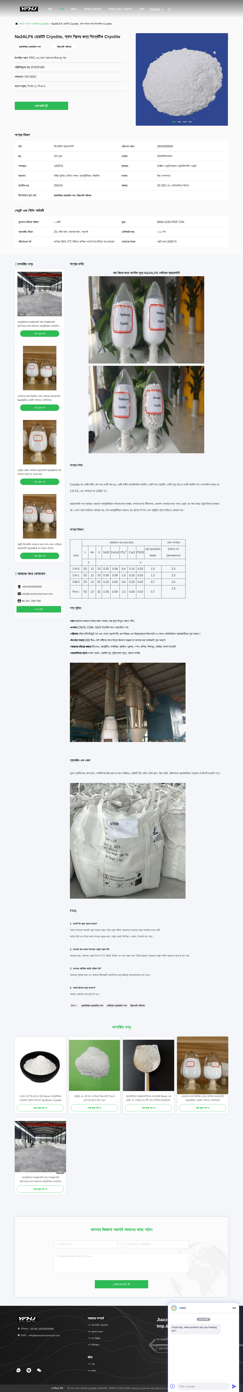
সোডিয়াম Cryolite (40, 23)
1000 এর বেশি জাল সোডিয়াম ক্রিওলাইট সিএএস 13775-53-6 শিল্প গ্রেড (94, 1098)
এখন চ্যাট (39, 105)
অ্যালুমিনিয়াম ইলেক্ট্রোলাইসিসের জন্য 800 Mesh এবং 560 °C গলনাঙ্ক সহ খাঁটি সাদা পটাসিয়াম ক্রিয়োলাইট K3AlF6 (148, 1098)
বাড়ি (50, 9)
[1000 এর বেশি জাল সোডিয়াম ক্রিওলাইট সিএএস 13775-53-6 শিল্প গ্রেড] (94, 1065)
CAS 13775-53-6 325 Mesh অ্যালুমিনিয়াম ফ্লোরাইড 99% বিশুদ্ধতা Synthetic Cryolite (40, 1098)
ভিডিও (74, 9)
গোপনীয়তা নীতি (57, 1388)
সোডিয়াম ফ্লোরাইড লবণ (117, 1005)
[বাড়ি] (29, 8)
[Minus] (234, 1308)
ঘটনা (141, 9)
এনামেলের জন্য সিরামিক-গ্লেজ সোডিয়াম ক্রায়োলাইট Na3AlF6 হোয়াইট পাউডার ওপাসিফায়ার (202, 1098)
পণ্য (61, 9)
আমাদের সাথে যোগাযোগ (120, 9)
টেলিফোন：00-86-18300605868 (37, 1328)
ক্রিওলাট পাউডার (137, 1005)
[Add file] (172, 1386)
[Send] (234, 1386)
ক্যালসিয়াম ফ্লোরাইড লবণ (92, 1005)
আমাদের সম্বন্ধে (92, 9)
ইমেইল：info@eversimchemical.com (40, 1335)
